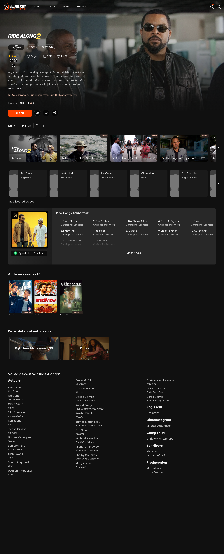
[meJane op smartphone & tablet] (38, 126)
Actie (32, 46)
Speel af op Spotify (31, 253)
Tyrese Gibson (17, 430)
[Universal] (16, 47)
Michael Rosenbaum (89, 440)
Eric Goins (82, 431)
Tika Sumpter (16, 414)
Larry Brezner (155, 472)
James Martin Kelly (89, 423)
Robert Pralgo (89, 406)
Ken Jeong (15, 422)
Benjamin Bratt (17, 447)
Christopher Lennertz (160, 439)
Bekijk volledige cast (22, 201)
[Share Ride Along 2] (55, 113)
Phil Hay (152, 451)
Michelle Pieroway (87, 448)
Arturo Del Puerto (86, 390)
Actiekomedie (20, 95)
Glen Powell (15, 455)
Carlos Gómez (86, 398)
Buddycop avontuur (42, 95)
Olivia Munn (15, 405)
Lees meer (14, 88)
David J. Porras (156, 390)
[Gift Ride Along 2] (37, 113)
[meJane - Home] (15, 6)
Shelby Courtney (87, 456)
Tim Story (153, 413)
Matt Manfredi (156, 455)
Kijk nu (19, 113)
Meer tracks (134, 253)
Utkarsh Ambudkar (20, 472)
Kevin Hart (14, 389)
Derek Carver (157, 398)
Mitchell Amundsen (159, 426)
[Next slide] (219, 148)
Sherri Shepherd (18, 464)
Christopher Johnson (160, 381)
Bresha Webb (84, 415)
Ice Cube (15, 397)
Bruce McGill (83, 381)
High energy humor (66, 95)
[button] (38, 6)
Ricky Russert (84, 465)
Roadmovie (46, 46)
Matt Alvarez (155, 468)
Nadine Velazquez (19, 439)
